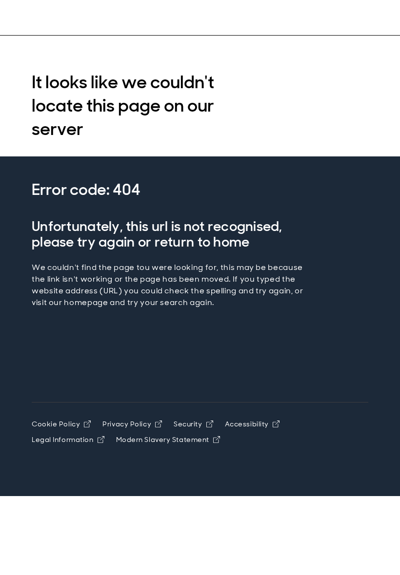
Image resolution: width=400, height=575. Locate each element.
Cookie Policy (56, 424)
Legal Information (63, 439)
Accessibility (247, 424)
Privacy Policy (126, 424)
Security (188, 424)
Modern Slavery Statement (162, 439)
